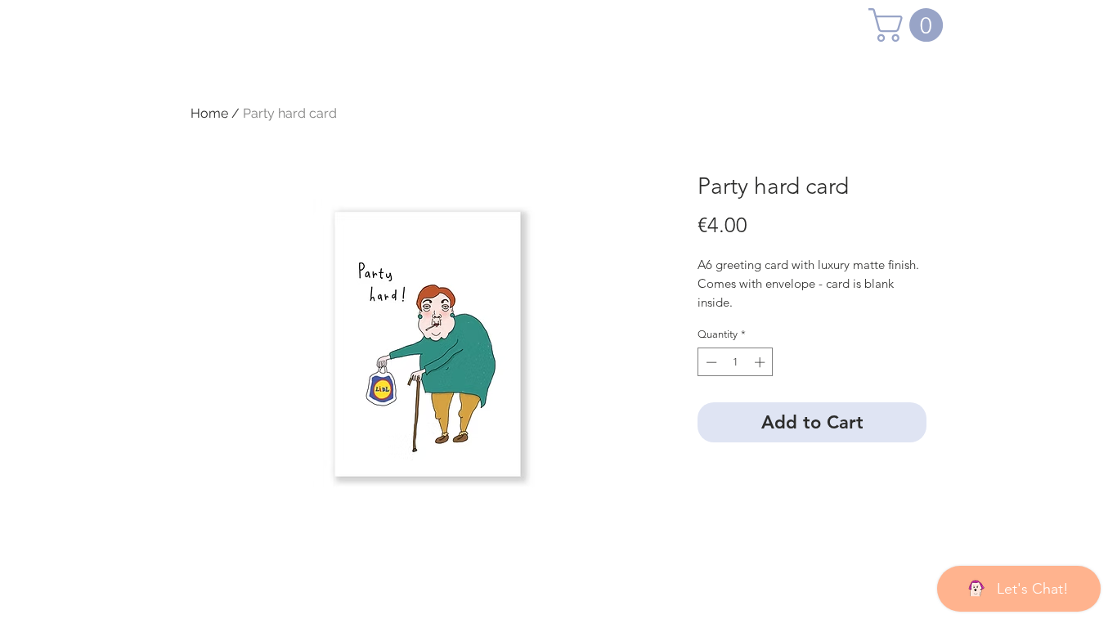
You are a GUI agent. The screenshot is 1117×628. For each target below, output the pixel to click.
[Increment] (761, 362)
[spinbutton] (735, 362)
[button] (909, 25)
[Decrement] (710, 362)
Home (209, 113)
